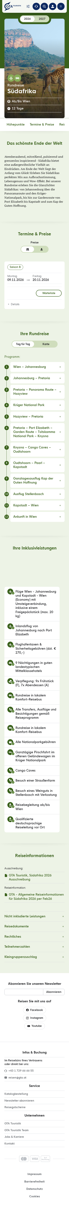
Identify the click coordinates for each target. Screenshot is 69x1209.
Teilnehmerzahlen (17, 947)
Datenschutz (34, 1189)
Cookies (34, 1196)
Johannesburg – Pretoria (31, 378)
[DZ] (28, 249)
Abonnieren (53, 992)
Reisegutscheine (15, 1107)
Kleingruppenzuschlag (20, 957)
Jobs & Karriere (14, 1136)
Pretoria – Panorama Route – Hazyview (34, 392)
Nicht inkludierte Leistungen (24, 916)
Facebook (36, 1010)
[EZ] (42, 249)
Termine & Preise (42, 124)
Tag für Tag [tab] (23, 344)
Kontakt (9, 1143)
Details (15, 304)
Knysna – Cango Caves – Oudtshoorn (32, 449)
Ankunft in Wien (25, 517)
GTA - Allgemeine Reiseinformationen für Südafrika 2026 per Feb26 (36, 897)
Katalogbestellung (16, 1094)
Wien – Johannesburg (29, 367)
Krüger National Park (28, 405)
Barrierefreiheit (34, 1181)
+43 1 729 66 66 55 (21, 1070)
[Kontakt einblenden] (36, 6)
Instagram (36, 1017)
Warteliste (48, 293)
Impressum (34, 1174)
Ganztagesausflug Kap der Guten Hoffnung (33, 480)
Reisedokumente (16, 926)
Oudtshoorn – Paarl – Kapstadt (29, 465)
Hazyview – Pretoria (28, 416)
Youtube (36, 1026)
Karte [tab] (46, 344)
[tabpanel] (34, 438)
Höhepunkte (16, 124)
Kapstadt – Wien (26, 505)
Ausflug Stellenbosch (28, 494)
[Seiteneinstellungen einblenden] (28, 6)
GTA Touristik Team (16, 1130)
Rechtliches (12, 937)
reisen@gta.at (17, 1077)
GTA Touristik (12, 1123)
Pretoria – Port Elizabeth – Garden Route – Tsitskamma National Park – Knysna (34, 432)
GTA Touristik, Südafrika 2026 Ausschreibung (30, 877)
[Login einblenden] (52, 6)
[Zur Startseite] (13, 6)
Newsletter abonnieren (19, 1100)
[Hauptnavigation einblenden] (61, 6)
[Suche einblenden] (44, 6)
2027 (42, 18)
